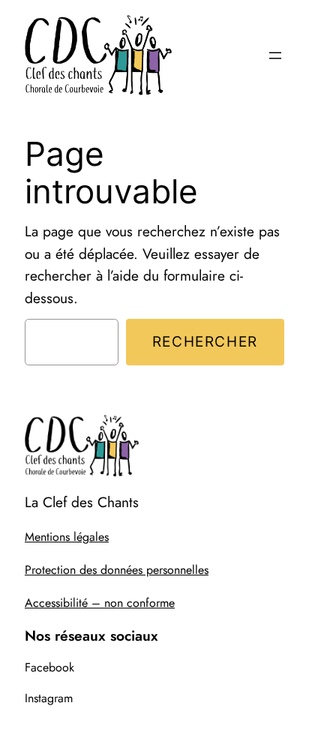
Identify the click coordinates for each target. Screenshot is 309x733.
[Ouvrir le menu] (275, 56)
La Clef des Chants (82, 501)
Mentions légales (67, 536)
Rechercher (205, 341)
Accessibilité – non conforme (100, 602)
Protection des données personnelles (116, 569)
